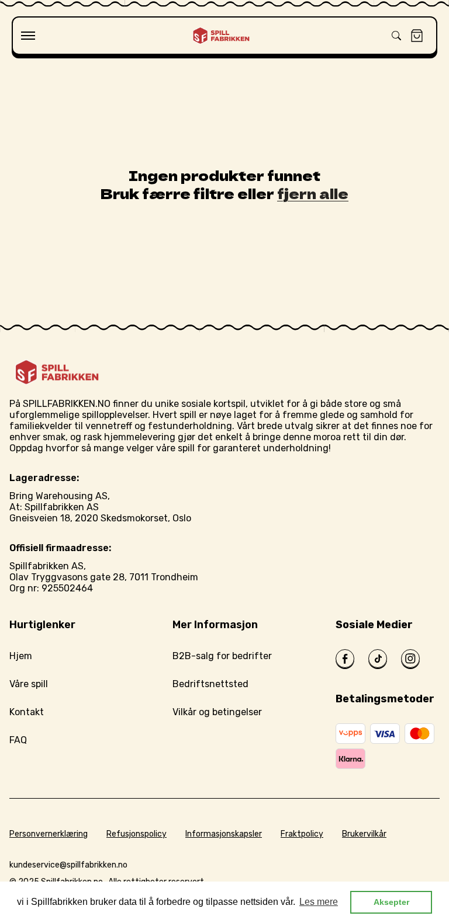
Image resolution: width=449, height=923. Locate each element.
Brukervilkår (364, 834)
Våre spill (28, 683)
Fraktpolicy (302, 834)
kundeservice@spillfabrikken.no (68, 865)
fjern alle (312, 193)
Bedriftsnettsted (210, 683)
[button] (28, 35)
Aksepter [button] (391, 902)
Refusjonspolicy (136, 834)
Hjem (20, 655)
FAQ (18, 740)
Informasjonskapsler (223, 834)
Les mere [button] (318, 902)
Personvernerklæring (48, 834)
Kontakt (26, 711)
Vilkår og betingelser (217, 711)
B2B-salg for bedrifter (222, 655)
